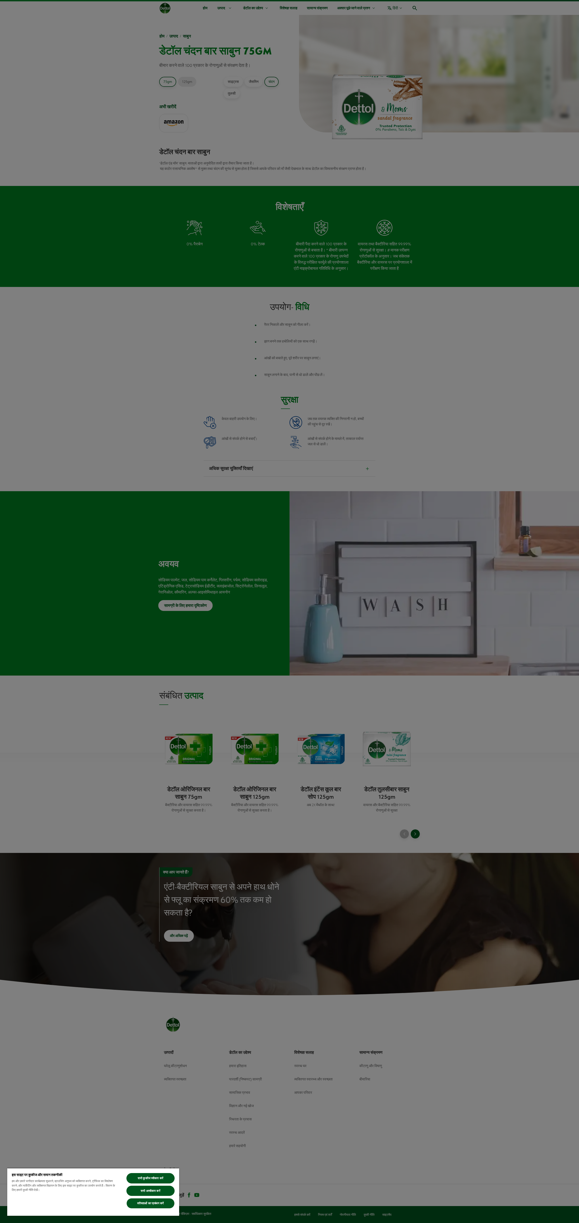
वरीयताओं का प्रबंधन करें (150, 1203)
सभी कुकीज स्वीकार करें (150, 1178)
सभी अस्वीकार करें (150, 1190)
